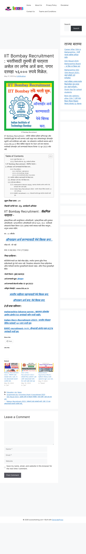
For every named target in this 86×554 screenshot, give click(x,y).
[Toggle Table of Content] (49, 156)
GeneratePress (57, 520)
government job (12, 394)
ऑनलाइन (20, 279)
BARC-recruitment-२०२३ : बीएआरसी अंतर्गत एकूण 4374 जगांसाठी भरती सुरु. (32, 194)
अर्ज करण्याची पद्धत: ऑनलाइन (22, 173)
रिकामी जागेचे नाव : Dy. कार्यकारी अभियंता (24, 161)
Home (29, 5)
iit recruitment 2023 (38, 394)
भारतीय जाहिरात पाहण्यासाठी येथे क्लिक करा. (21, 177)
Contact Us (31, 11)
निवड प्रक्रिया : (17, 169)
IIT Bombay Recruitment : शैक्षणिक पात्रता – (21, 164)
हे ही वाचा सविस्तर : (16, 182)
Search (67, 24)
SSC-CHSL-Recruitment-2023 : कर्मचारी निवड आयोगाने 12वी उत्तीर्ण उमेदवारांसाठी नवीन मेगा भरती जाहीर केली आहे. (28, 377)
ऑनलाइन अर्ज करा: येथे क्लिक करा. (20, 180)
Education (10, 392)
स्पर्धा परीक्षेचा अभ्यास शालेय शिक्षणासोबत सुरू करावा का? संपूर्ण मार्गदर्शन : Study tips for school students (73, 86)
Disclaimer (65, 5)
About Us (38, 5)
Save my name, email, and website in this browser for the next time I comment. (29, 467)
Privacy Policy (51, 5)
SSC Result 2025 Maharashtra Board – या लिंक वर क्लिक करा (72, 63)
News (20, 392)
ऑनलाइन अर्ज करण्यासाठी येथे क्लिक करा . (19, 167)
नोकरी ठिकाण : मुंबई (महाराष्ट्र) (22, 171)
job (15, 392)
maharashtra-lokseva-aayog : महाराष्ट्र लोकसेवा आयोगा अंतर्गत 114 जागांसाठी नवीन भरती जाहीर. (32, 185)
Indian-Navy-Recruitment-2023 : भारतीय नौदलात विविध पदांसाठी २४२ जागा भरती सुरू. (33, 190)
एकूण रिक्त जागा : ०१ (19, 159)
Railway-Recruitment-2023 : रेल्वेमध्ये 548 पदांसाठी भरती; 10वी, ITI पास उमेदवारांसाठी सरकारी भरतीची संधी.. (11, 377)
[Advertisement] (29, 33)
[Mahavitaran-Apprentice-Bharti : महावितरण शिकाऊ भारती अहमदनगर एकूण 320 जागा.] (45, 367)
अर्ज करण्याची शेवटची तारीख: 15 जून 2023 (25, 175)
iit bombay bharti (25, 394)
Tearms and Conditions (47, 11)
